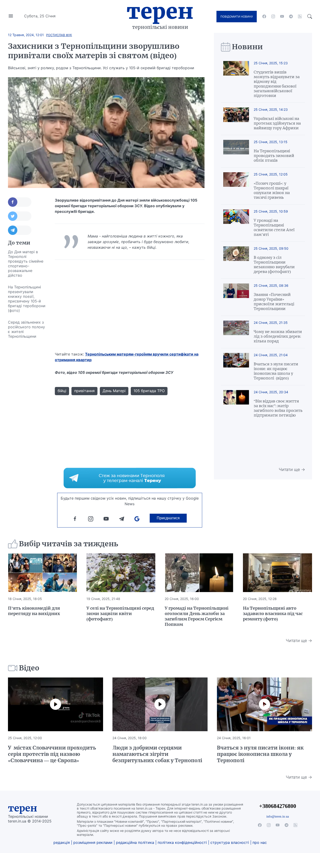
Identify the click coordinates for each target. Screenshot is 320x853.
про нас (260, 842)
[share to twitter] (19, 216)
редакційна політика (135, 842)
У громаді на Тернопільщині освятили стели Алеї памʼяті (274, 227)
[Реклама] (129, 478)
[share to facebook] (19, 202)
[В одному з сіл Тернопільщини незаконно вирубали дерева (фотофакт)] (236, 260)
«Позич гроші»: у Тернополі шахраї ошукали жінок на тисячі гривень (272, 190)
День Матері (114, 390)
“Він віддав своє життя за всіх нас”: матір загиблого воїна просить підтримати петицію (278, 408)
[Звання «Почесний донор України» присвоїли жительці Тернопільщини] (236, 297)
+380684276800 (277, 806)
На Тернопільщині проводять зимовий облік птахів (274, 156)
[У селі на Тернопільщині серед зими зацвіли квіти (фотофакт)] (120, 572)
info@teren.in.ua (277, 816)
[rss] (300, 16)
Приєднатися (168, 518)
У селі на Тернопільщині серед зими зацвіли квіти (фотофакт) (120, 613)
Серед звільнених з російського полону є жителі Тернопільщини (26, 329)
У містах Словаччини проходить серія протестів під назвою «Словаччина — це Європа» (52, 754)
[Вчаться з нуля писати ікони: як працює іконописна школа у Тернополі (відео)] (236, 366)
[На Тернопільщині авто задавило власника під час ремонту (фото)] (277, 572)
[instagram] (273, 16)
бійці (62, 390)
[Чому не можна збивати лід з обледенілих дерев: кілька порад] (236, 332)
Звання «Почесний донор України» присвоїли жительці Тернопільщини (274, 301)
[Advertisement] (26, 412)
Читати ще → (292, 469)
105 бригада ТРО (149, 390)
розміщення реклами (92, 842)
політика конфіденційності (182, 842)
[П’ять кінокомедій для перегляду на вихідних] (42, 572)
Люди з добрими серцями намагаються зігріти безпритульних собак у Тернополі (157, 754)
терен (22, 808)
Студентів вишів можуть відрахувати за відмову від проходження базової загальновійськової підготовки (277, 84)
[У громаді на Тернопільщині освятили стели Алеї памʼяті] (236, 223)
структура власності (229, 842)
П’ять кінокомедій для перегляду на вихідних (34, 610)
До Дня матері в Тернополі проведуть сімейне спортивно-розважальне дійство (25, 263)
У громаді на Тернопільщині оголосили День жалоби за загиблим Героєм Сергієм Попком (196, 616)
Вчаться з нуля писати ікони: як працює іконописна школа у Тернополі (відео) (276, 371)
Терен (160, 11)
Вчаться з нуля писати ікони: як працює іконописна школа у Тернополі (260, 754)
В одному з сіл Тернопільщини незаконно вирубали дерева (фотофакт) (274, 264)
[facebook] (264, 16)
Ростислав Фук (59, 35)
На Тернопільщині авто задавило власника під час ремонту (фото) (273, 613)
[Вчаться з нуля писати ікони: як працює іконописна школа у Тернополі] (264, 704)
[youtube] (282, 16)
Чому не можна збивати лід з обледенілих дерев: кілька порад (278, 336)
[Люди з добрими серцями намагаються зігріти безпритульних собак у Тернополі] (160, 704)
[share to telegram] (19, 230)
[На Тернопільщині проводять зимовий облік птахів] (236, 151)
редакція (61, 842)
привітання (84, 390)
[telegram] (291, 16)
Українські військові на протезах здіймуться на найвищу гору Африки (277, 123)
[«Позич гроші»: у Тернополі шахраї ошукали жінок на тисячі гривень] (236, 186)
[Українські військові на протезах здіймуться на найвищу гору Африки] (236, 118)
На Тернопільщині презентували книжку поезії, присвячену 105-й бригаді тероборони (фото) (26, 299)
